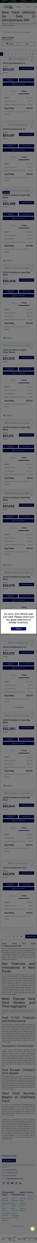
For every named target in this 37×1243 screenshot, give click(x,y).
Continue (18, 629)
